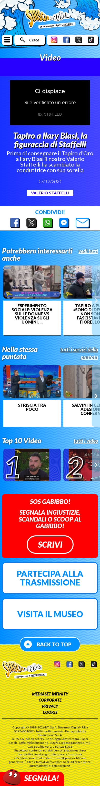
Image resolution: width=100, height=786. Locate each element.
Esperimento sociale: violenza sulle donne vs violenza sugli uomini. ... (32, 314)
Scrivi (50, 544)
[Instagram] (54, 39)
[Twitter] (78, 39)
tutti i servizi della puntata (79, 353)
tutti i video (86, 441)
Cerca (34, 39)
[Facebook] (66, 39)
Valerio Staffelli (50, 192)
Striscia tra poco (32, 407)
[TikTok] (91, 39)
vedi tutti (88, 251)
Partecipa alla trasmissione (50, 578)
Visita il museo (50, 614)
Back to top (54, 644)
